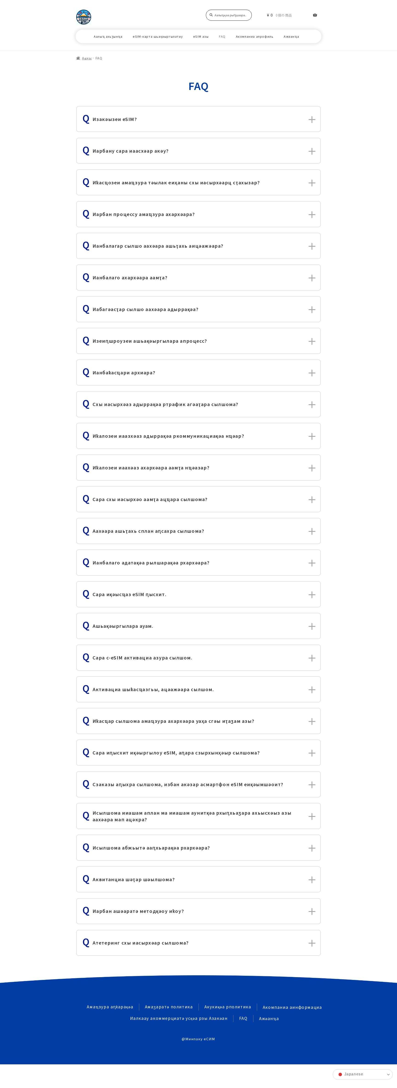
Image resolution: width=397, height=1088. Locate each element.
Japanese (353, 1074)
